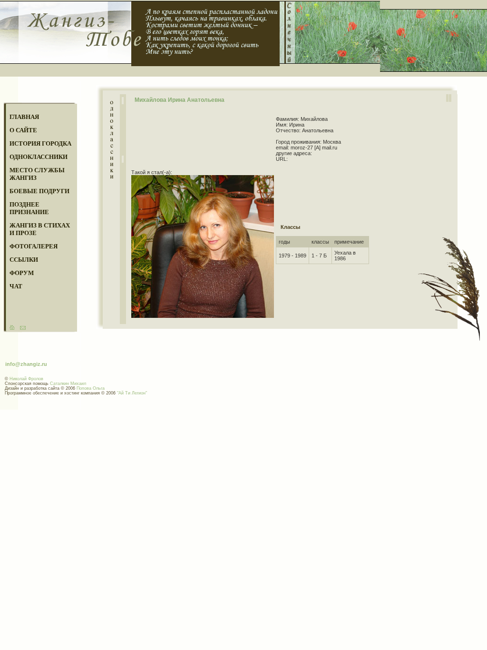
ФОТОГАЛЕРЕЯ (34, 246)
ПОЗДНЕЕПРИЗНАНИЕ (29, 208)
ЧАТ (16, 286)
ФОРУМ (22, 272)
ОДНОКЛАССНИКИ (39, 156)
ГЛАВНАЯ (24, 116)
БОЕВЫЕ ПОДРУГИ (39, 191)
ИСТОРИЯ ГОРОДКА (40, 143)
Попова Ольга (91, 388)
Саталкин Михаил (68, 383)
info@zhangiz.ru (26, 364)
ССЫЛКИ (24, 259)
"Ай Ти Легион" (132, 393)
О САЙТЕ (23, 130)
